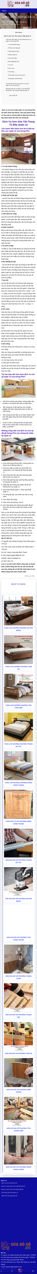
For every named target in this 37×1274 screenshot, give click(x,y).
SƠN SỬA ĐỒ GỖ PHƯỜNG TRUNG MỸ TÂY (18, 861)
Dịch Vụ (4, 1180)
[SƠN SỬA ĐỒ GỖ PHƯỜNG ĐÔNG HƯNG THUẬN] (18, 1149)
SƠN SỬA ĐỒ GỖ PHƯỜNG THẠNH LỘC (18, 1016)
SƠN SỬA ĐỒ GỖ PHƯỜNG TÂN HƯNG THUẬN (18, 939)
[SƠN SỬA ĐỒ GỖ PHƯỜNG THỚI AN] (18, 1036)
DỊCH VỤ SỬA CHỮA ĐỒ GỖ (9, 1183)
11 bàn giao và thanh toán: (15, 78)
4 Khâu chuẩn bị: (12, 54)
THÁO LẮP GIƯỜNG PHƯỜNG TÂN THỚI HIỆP (18, 706)
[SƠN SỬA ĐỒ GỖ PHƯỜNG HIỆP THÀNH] (18, 1072)
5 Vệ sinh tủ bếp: (12, 58)
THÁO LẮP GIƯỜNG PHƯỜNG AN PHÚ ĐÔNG (18, 629)
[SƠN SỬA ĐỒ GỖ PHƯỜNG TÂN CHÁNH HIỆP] (18, 1111)
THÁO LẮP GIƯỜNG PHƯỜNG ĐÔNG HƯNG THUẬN (18, 784)
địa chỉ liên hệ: (13, 95)
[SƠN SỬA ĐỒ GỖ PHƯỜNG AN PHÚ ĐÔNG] (18, 881)
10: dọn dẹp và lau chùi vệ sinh (16, 75)
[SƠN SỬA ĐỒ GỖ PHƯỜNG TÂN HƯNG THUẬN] (18, 920)
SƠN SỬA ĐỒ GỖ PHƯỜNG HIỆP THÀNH (18, 1091)
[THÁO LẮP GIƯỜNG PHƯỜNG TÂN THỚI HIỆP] (18, 688)
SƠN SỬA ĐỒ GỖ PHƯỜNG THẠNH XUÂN (18, 977)
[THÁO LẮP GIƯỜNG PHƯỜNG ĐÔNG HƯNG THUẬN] (18, 765)
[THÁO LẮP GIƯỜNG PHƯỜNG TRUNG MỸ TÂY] (18, 726)
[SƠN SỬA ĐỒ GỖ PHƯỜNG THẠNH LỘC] (18, 997)
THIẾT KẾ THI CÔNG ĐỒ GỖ (9, 1195)
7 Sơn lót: (10, 65)
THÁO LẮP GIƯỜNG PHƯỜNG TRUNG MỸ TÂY (18, 745)
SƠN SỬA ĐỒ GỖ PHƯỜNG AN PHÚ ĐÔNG (18, 900)
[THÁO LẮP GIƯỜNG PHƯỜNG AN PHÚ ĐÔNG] (18, 610)
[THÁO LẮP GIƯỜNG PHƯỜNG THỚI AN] (18, 649)
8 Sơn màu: (11, 68)
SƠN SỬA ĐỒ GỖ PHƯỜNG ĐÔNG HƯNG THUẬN (18, 1168)
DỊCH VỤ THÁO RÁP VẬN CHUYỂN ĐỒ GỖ (13, 1186)
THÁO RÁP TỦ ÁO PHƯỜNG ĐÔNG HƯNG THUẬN (18, 822)
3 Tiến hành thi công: (13, 51)
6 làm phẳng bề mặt (13, 61)
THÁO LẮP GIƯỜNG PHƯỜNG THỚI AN (18, 668)
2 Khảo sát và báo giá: (14, 48)
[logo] (18, 7)
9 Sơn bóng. (11, 71)
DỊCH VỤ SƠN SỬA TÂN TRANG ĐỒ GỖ (12, 1189)
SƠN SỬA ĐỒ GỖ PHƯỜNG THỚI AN (18, 1053)
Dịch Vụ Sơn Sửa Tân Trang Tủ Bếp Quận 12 (17, 36)
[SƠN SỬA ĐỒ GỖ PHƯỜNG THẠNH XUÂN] (18, 959)
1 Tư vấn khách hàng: (14, 44)
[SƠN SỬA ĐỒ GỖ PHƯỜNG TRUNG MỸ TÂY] (18, 843)
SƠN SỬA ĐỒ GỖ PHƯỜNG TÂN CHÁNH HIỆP (18, 1129)
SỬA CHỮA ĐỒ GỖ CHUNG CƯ (9, 1192)
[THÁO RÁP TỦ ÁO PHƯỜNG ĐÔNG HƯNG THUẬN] (18, 804)
